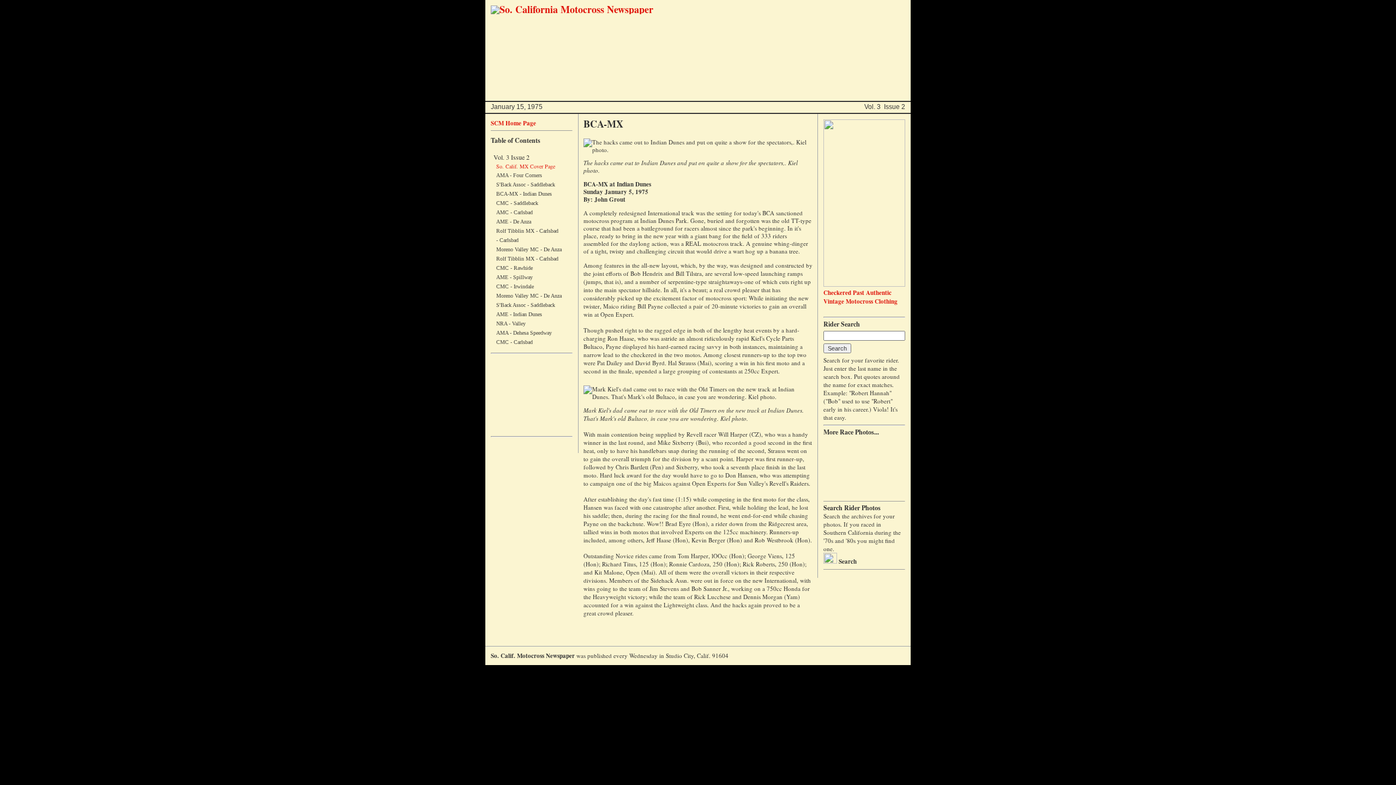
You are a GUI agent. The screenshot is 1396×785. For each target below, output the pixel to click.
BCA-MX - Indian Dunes (524, 194)
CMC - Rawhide (514, 268)
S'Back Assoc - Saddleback (525, 185)
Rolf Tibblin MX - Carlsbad (527, 231)
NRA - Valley (511, 324)
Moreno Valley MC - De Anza (529, 249)
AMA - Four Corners (519, 175)
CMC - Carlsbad (514, 342)
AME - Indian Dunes (519, 314)
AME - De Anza (513, 222)
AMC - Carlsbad (514, 212)
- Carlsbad (507, 240)
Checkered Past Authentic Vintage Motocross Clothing (860, 297)
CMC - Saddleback (517, 203)
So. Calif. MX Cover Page (525, 166)
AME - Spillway (514, 277)
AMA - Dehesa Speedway (524, 333)
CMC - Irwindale (515, 286)
